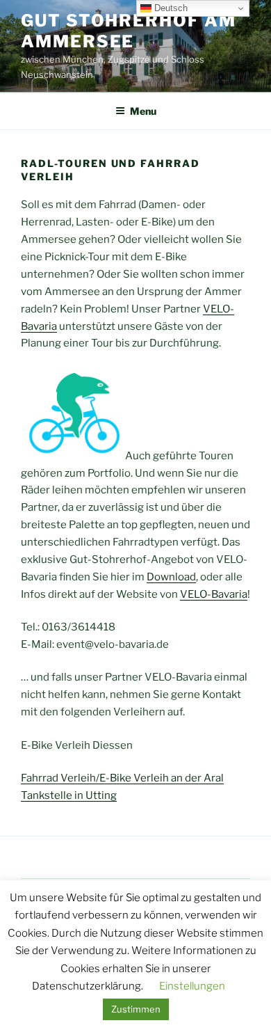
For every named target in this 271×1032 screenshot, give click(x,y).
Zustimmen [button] (136, 1009)
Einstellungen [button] (192, 986)
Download (171, 577)
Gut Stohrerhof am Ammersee (128, 30)
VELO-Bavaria (213, 594)
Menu (143, 111)
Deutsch (169, 8)
